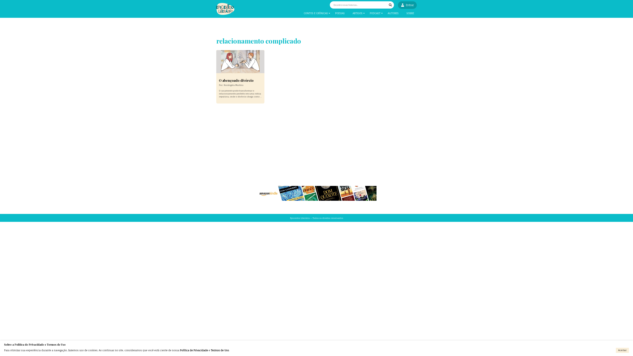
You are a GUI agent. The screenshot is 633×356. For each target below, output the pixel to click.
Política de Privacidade (194, 350)
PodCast (375, 13)
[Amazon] (316, 193)
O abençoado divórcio (236, 80)
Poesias (340, 13)
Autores (393, 13)
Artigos (357, 13)
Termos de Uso (220, 350)
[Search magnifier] (390, 5)
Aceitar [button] (622, 350)
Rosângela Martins (233, 85)
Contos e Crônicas (316, 13)
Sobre (410, 13)
